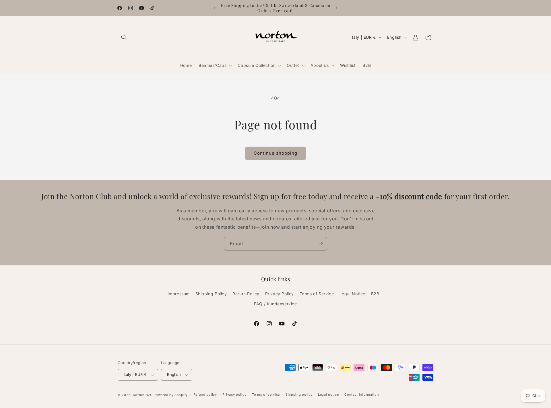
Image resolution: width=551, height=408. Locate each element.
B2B (375, 293)
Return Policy (245, 293)
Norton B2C (143, 395)
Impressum (179, 293)
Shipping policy (299, 395)
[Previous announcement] (214, 8)
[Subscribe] (320, 243)
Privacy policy (234, 395)
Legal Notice (352, 293)
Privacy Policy (279, 293)
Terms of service (266, 395)
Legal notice (328, 395)
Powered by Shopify (171, 395)
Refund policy (205, 395)
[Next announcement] (336, 8)
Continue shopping (275, 153)
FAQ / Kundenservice (275, 303)
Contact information (361, 395)
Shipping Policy (211, 293)
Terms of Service (317, 293)
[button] (124, 37)
